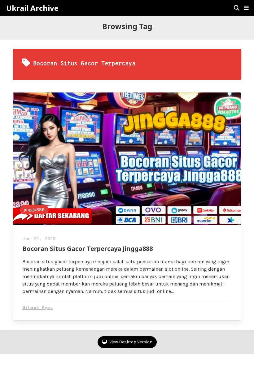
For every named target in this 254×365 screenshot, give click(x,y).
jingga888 (34, 209)
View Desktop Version (130, 342)
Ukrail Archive (32, 8)
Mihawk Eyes (37, 308)
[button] (246, 8)
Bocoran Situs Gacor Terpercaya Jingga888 (87, 248)
